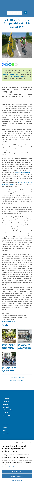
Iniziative (5, 425)
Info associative (7, 410)
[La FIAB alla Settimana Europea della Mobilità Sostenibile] (17, 45)
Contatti (5, 412)
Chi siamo (6, 398)
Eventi (5, 427)
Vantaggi (5, 404)
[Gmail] (16, 64)
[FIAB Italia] (17, 5)
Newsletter (6, 433)
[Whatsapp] (12, 64)
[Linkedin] (9, 64)
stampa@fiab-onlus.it (8, 321)
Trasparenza (6, 415)
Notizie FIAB (21, 380)
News (4, 430)
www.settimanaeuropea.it (22, 172)
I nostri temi (6, 401)
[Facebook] (3, 64)
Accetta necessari (17, 476)
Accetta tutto (17, 471)
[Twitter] (6, 64)
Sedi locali (6, 407)
